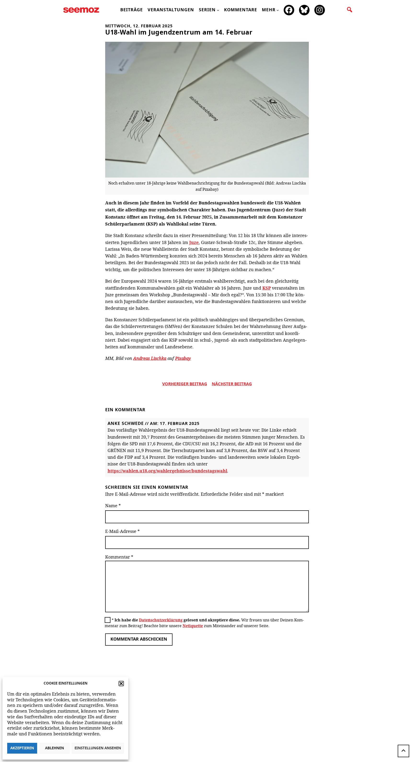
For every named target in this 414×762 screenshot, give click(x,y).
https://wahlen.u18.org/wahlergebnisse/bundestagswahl (167, 471)
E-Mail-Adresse (122, 531)
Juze (194, 242)
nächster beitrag (232, 384)
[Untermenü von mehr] (277, 10)
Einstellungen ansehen (98, 748)
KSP (266, 288)
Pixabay (183, 358)
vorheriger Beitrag (184, 384)
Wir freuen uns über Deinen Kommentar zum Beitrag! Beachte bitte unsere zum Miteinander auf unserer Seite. (204, 622)
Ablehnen (54, 748)
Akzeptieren (22, 748)
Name (113, 505)
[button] (121, 683)
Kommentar (119, 557)
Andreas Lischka (149, 358)
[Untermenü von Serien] (218, 10)
